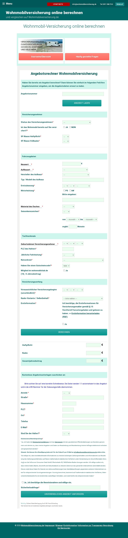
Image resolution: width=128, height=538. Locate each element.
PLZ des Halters (28, 249)
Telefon (24, 421)
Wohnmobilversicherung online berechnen (44, 12)
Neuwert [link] (25, 164)
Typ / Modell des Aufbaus (32, 179)
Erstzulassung (28, 186)
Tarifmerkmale (29, 236)
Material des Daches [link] (30, 206)
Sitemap (59, 525)
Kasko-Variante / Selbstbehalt (35, 298)
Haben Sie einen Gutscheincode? (36, 265)
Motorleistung (28, 191)
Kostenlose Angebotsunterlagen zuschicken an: (44, 375)
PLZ (23, 409)
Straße (24, 397)
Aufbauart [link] (25, 170)
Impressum (58, 442)
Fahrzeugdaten (29, 156)
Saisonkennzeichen (30, 211)
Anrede (25, 393)
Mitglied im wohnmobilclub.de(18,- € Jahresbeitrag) (34, 272)
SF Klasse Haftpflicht (31, 136)
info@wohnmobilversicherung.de (85, 452)
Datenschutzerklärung (41, 442)
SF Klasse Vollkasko (30, 141)
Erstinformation (28, 303)
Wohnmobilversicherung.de (32, 525)
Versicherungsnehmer (32, 114)
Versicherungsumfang (32, 282)
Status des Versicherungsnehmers (37, 122)
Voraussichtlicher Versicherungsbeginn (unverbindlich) (39, 291)
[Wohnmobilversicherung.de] (3, 4)
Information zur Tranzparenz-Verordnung (95, 525)
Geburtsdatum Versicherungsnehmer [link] (38, 244)
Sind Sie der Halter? (30, 433)
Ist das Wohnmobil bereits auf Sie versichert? (39, 129)
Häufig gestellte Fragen (87, 56)
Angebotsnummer (29, 94)
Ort (23, 415)
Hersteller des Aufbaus (32, 174)
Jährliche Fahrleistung (31, 255)
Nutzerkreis (26, 260)
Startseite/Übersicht (41, 56)
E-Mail (24, 427)
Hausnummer (27, 403)
